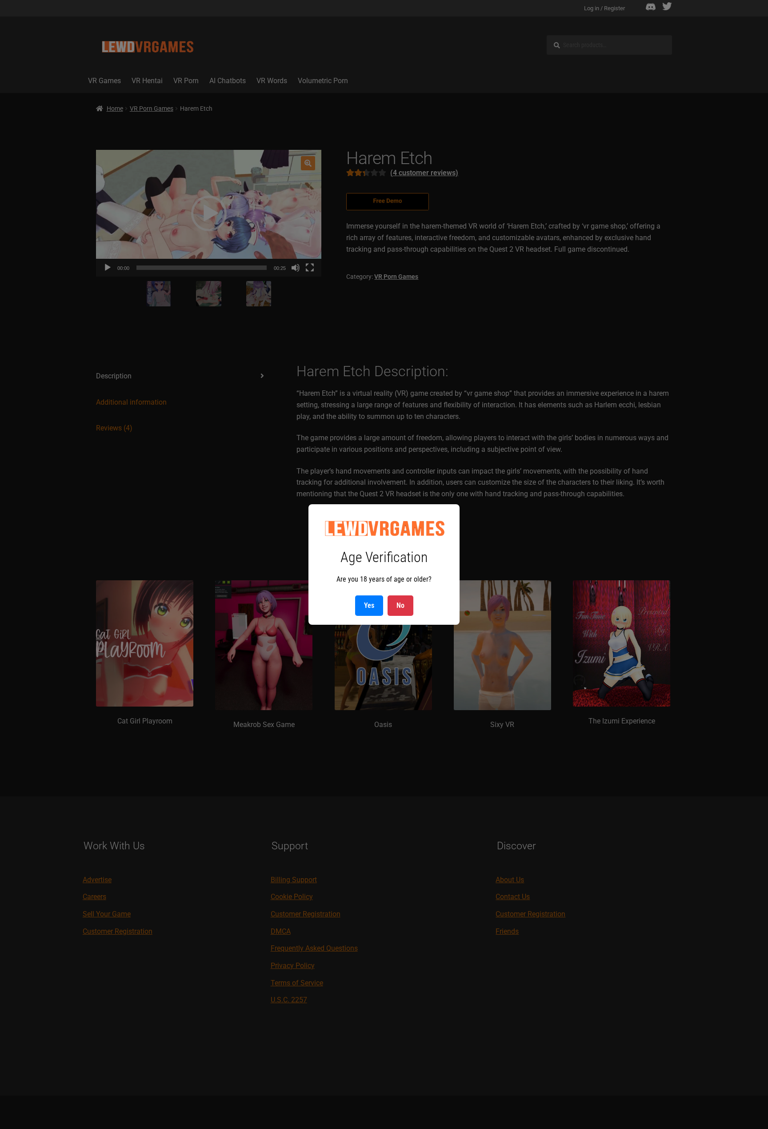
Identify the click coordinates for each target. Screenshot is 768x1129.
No (400, 605)
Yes (369, 605)
